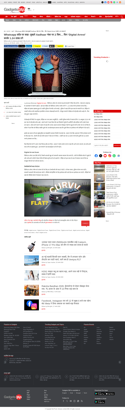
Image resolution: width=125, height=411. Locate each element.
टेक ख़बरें (13, 16)
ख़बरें (13, 31)
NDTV (5, 2)
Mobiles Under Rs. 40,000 (11, 335)
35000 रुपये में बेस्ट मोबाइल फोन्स (102, 136)
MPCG (77, 2)
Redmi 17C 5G (49, 341)
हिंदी (19, 2)
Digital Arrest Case (42, 230)
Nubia (98, 335)
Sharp (111, 331)
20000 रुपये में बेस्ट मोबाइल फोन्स (102, 128)
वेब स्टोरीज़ (85, 20)
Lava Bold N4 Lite (50, 337)
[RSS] (120, 2)
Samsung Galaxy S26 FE (52, 329)
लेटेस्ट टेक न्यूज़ (28, 220)
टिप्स (43, 20)
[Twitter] (100, 155)
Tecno (111, 337)
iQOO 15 (6, 341)
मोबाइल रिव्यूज (98, 163)
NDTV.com (47, 399)
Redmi (111, 327)
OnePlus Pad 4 (27, 335)
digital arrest (32, 230)
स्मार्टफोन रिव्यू (37, 220)
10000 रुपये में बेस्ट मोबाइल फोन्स (102, 119)
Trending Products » (102, 57)
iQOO (85, 341)
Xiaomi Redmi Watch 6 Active (71, 329)
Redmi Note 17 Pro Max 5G (53, 331)
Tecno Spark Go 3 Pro (51, 327)
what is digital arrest (41, 232)
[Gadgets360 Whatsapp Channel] (114, 155)
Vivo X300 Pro (8, 343)
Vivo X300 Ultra (8, 337)
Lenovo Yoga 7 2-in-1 (51, 345)
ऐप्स (20, 20)
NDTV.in (46, 401)
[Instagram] (109, 155)
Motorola (99, 331)
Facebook (63, 400)
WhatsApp (78, 400)
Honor (85, 335)
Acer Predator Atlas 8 (69, 337)
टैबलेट (14, 20)
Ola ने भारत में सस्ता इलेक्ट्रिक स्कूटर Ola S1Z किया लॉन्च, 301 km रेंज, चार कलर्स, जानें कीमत (79, 378)
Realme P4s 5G (49, 339)
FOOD (33, 2)
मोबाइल (7, 20)
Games (54, 2)
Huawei (86, 337)
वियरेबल (77, 20)
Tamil (85, 393)
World (10, 2)
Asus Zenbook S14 (9, 339)
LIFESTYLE (39, 2)
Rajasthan (71, 2)
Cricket (28, 2)
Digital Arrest (41, 103)
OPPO (98, 339)
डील (100, 16)
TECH (49, 2)
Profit (15, 2)
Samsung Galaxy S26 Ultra (12, 327)
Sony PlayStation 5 (28, 329)
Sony (110, 333)
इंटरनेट (63, 20)
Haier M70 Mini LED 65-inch (71, 333)
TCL (110, 335)
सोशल (70, 20)
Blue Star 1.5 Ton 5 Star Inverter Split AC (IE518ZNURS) (70, 343)
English (64, 393)
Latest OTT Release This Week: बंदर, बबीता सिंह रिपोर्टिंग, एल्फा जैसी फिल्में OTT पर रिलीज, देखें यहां (50, 378)
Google (86, 331)
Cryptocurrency (27, 339)
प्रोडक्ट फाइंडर (75, 16)
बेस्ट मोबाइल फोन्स (98, 117)
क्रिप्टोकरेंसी (109, 16)
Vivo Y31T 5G (49, 333)
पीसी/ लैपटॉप (35, 20)
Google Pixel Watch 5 (69, 331)
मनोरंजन (27, 20)
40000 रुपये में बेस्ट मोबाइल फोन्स (102, 139)
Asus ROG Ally (67, 339)
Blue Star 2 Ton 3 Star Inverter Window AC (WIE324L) (69, 348)
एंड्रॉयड (29, 222)
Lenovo (99, 329)
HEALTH (45, 2)
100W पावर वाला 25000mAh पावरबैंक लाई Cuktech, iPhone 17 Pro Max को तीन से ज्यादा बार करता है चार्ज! (20, 378)
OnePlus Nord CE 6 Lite (30, 333)
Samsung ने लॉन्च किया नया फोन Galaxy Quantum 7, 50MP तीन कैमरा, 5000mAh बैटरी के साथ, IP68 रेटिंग (20, 360)
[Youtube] (105, 155)
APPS (65, 2)
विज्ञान (56, 20)
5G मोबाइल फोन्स (98, 114)
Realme (99, 343)
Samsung (112, 329)
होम (7, 16)
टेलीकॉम (50, 20)
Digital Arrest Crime (54, 230)
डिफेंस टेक (58, 16)
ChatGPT (6, 331)
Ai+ (85, 327)
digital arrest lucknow (79, 230)
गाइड (65, 16)
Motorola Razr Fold (9, 329)
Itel (85, 343)
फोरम (86, 16)
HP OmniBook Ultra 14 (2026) (31, 341)
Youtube (71, 400)
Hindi (71, 393)
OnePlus (99, 337)
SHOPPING (60, 2)
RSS (28, 390)
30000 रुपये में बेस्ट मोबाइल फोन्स (102, 134)
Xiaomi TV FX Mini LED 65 (71, 335)
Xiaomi (111, 339)
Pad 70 (65, 327)
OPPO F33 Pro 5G (28, 337)
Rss (82, 400)
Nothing (99, 333)
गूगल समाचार (48, 222)
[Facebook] (96, 155)
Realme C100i (49, 335)
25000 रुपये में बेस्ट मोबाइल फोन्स (102, 131)
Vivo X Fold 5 (27, 327)
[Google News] (118, 155)
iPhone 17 (26, 343)
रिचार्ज (93, 16)
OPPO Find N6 (8, 333)
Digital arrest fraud (66, 230)
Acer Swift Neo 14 (50, 343)
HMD (85, 333)
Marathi (82, 2)
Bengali (78, 393)
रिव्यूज (34, 16)
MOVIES (23, 2)
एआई (24, 16)
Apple (85, 329)
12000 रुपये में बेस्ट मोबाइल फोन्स (102, 122)
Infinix (85, 339)
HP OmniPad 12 (27, 331)
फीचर (41, 16)
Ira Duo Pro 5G (49, 347)
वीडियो (48, 16)
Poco (98, 341)
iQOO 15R (7, 349)
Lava (98, 327)
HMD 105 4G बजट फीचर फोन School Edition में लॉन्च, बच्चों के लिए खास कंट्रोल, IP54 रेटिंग (109, 378)
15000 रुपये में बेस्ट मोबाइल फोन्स (102, 125)
